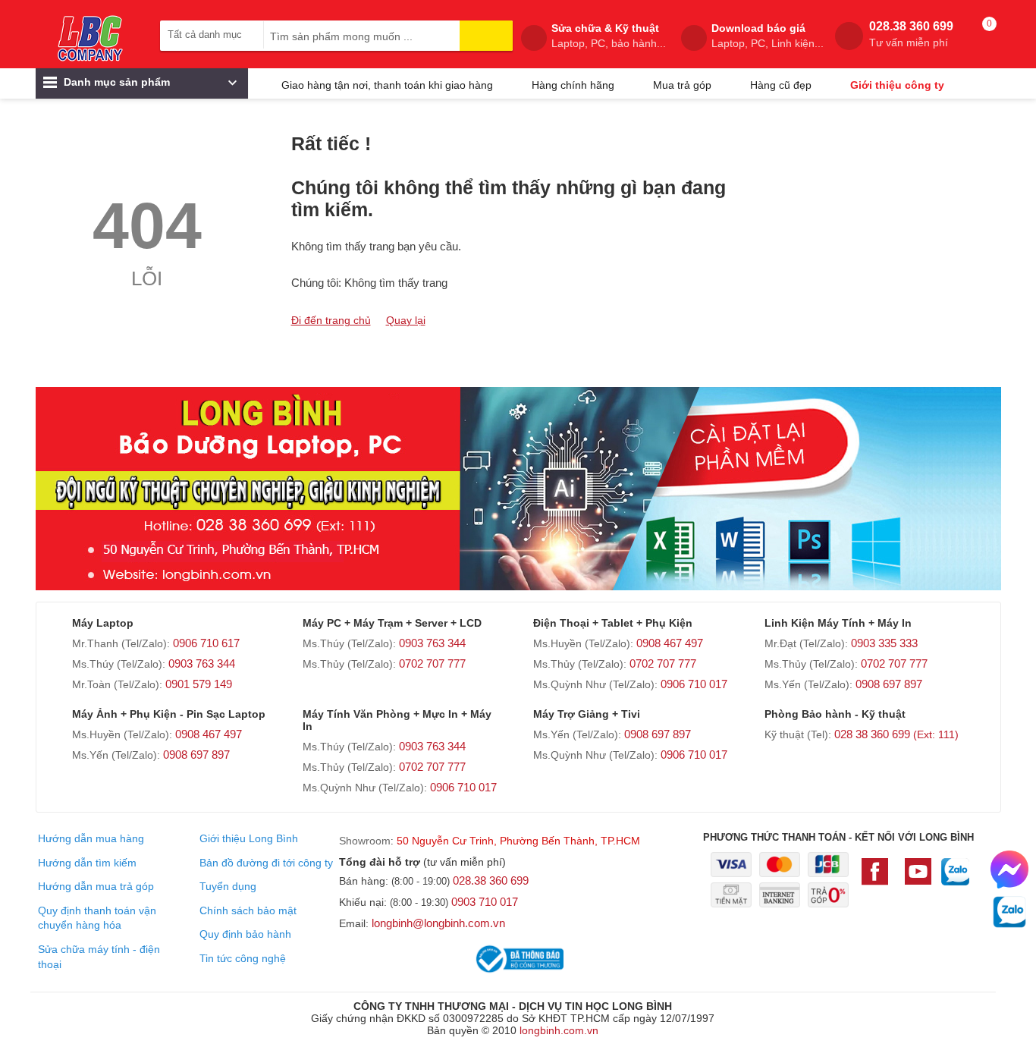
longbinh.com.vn (559, 1030)
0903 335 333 (884, 643)
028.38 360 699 (911, 34)
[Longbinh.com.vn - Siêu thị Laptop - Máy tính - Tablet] (90, 38)
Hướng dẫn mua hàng (91, 838)
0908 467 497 (669, 643)
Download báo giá (767, 35)
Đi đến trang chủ (331, 320)
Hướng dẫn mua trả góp (96, 886)
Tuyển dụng (227, 886)
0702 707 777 (432, 663)
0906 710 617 (206, 643)
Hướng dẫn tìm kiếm (87, 863)
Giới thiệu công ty (897, 85)
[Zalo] (955, 879)
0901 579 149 (198, 684)
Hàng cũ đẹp (781, 85)
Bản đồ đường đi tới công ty (266, 863)
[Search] (486, 35)
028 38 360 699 (896, 734)
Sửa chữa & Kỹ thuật (608, 35)
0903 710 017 (484, 901)
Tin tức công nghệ (242, 958)
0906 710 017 (694, 684)
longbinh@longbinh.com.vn (438, 923)
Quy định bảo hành (245, 934)
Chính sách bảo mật (248, 910)
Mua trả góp (682, 85)
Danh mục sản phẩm (115, 82)
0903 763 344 (201, 663)
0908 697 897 (888, 684)
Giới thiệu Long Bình (248, 838)
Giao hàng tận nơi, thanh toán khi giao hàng (387, 85)
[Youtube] (918, 878)
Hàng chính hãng (573, 85)
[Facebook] (878, 878)
